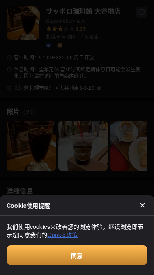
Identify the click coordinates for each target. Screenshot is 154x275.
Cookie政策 (62, 234)
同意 (77, 255)
